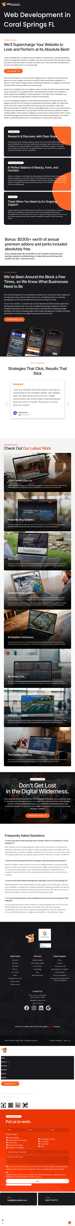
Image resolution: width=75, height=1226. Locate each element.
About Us (4, 1062)
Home (3, 1058)
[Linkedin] (41, 1007)
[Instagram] (33, 1007)
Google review (22, 415)
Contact (3, 1077)
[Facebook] (26, 1007)
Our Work (4, 1069)
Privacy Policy (45, 1177)
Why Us (3, 1073)
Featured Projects (10, 445)
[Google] (48, 1007)
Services (3, 1066)
